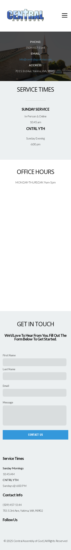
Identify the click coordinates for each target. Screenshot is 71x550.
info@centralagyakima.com (35, 59)
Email (6, 385)
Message (8, 402)
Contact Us (35, 435)
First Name (9, 355)
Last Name (9, 369)
